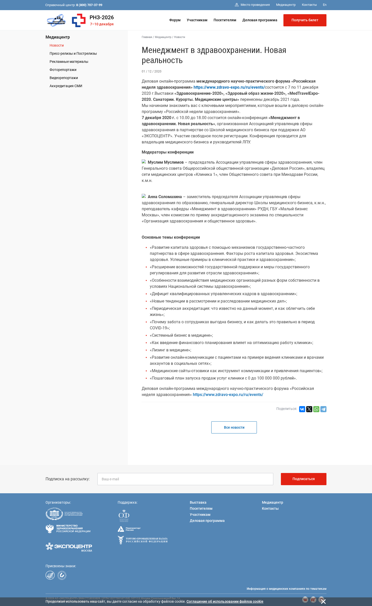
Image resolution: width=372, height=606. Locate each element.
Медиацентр (58, 37)
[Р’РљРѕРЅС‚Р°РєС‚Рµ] (302, 409)
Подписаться (304, 479)
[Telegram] (323, 409)
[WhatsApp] (316, 409)
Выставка (198, 502)
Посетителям (225, 20)
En (324, 5)
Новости (57, 45)
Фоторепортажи (63, 70)
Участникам (197, 20)
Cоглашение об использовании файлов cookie (225, 601)
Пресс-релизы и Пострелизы (73, 53)
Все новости (234, 427)
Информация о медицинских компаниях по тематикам (286, 589)
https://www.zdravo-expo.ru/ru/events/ (228, 394)
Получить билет (305, 20)
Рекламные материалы (69, 62)
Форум (175, 20)
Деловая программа (259, 20)
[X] (309, 409)
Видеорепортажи (64, 78)
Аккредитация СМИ (66, 86)
